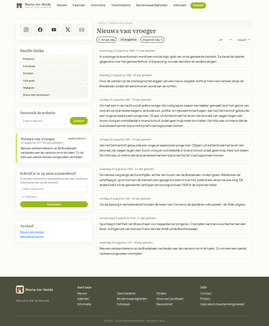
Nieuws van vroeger (32, 232)
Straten (161, 293)
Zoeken (198, 5)
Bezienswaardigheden (152, 5)
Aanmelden (54, 204)
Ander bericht (77, 138)
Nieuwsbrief (164, 304)
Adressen (179, 5)
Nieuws (62, 5)
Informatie (98, 5)
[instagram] (26, 30)
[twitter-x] (67, 30)
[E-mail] (81, 30)
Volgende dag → (152, 39)
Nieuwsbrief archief (32, 236)
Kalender (79, 5)
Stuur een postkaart (170, 299)
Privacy (205, 299)
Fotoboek (123, 304)
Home (102, 23)
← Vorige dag (106, 39)
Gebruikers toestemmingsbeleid (222, 304)
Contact (206, 293)
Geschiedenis (120, 5)
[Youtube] (54, 30)
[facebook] (40, 30)
